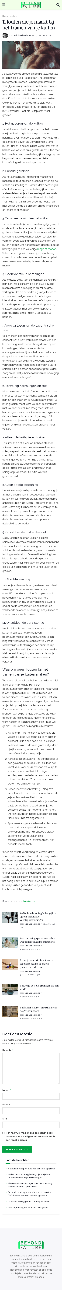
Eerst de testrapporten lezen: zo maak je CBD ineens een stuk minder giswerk (30, 1194)
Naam (6, 1090)
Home (5, 16)
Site (4, 1118)
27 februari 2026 (28, 1018)
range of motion (46, 249)
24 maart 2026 (27, 949)
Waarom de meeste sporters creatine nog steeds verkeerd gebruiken (30, 1185)
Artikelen (14, 16)
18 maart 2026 (27, 975)
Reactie (8, 1050)
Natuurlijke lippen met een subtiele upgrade (31, 1168)
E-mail (7, 1104)
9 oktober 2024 (43, 35)
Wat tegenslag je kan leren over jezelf (28, 1207)
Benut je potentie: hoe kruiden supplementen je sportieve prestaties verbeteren (36, 964)
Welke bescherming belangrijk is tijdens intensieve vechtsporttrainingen (38, 916)
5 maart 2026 (27, 996)
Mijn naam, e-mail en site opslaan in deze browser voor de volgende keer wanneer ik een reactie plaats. (30, 1136)
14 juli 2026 (50, 924)
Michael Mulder (22, 35)
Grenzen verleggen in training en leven (28, 1201)
